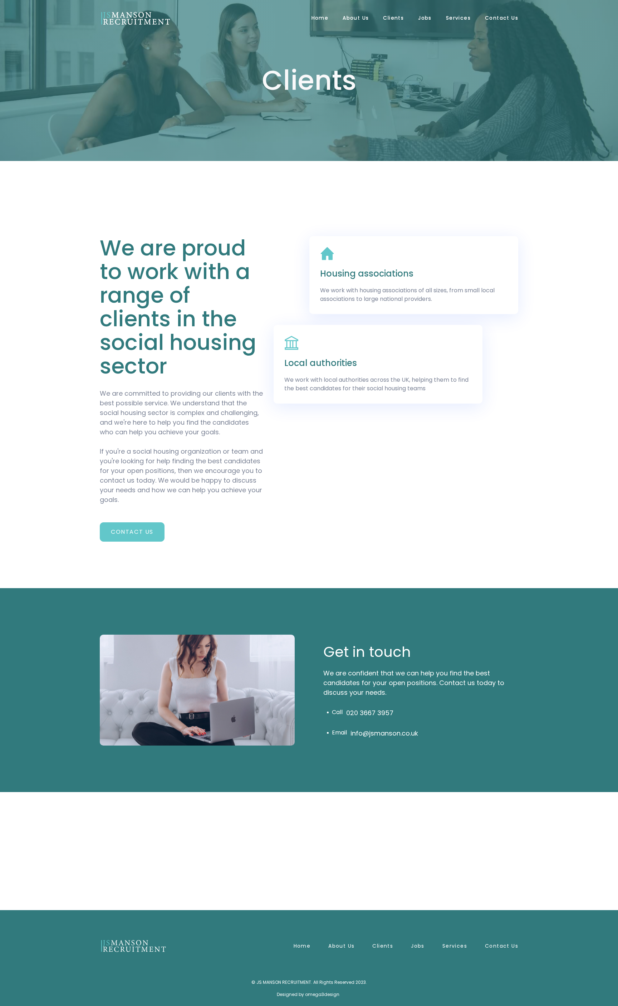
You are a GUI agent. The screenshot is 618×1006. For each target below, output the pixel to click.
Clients (393, 17)
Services (458, 17)
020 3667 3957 (369, 712)
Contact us (501, 945)
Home (320, 17)
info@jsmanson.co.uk (384, 733)
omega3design (322, 994)
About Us (356, 17)
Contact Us (501, 17)
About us (341, 945)
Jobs (425, 17)
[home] (135, 18)
